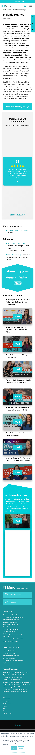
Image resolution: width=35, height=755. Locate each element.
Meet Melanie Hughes (16, 106)
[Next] (29, 170)
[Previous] (5, 170)
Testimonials (7, 704)
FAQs (4, 708)
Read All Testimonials (17, 214)
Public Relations (8, 636)
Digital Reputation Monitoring (12, 634)
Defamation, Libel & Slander (12, 615)
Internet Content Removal (11, 620)
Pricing (5, 706)
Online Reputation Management (13, 617)
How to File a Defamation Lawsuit (14, 677)
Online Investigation (9, 631)
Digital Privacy (7, 663)
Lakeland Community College (16, 243)
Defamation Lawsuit (9, 653)
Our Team (6, 701)
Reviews (18, 725)
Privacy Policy (13, 752)
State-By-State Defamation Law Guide (15, 672)
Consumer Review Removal (11, 629)
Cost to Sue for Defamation (11, 680)
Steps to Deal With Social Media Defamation (17, 682)
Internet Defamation (9, 651)
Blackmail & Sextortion (10, 622)
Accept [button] (13, 748)
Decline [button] (21, 748)
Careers (5, 711)
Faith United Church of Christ (16, 230)
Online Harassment (9, 627)
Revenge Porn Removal (10, 624)
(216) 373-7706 (18, 2)
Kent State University (13, 255)
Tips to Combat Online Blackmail (13, 675)
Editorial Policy (7, 713)
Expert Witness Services (10, 641)
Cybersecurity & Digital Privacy (13, 639)
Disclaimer (22, 752)
